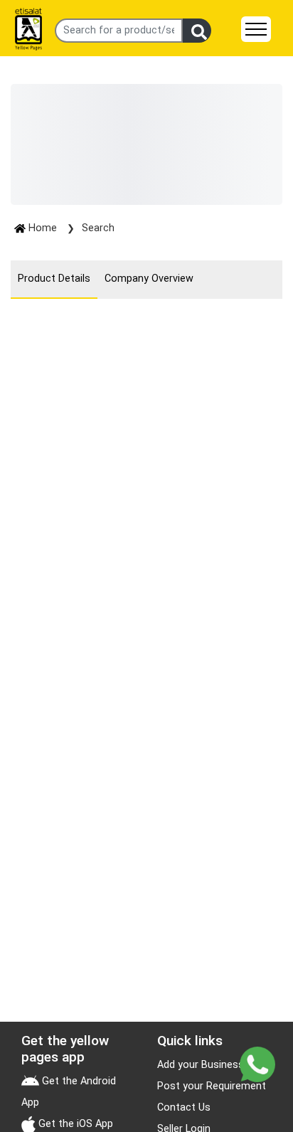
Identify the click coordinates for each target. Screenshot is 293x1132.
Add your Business (200, 1065)
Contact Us (184, 1107)
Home (43, 228)
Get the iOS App (74, 1124)
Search (98, 228)
